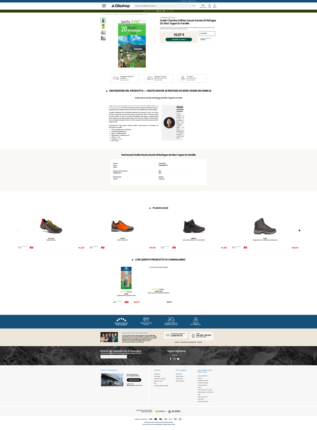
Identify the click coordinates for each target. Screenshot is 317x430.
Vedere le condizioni (124, 80)
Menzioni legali (179, 376)
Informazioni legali (149, 422)
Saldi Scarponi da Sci (203, 397)
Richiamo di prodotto (203, 401)
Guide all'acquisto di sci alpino (205, 390)
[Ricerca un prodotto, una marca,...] (193, 6)
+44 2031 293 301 (203, 335)
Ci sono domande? (202, 376)
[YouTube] (178, 359)
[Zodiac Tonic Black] (122, 226)
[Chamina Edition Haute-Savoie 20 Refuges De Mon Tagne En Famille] (132, 43)
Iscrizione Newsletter (203, 383)
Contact (200, 378)
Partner (199, 387)
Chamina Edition (167, 17)
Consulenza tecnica (202, 385)
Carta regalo (157, 376)
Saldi (199, 394)
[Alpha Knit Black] (51, 226)
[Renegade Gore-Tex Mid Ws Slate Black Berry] (265, 226)
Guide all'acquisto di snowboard (205, 392)
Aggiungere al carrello (179, 39)
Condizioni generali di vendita (161, 385)
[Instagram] (174, 359)
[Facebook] (170, 359)
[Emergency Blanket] (158, 276)
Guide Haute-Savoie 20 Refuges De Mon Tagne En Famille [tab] (158, 98)
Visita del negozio (180, 381)
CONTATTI (177, 335)
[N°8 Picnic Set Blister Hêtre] (126, 278)
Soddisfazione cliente (203, 380)
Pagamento (157, 374)
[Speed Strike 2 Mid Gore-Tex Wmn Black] (193, 226)
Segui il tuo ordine (158, 381)
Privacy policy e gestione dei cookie (164, 422)
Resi (155, 383)
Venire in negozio (134, 380)
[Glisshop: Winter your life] (120, 6)
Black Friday (201, 399)
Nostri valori (179, 374)
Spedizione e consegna (159, 378)
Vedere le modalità (158, 80)
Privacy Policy (179, 378)
